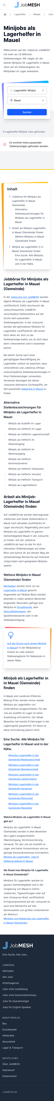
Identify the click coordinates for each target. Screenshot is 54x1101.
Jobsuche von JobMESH (25, 297)
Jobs (50, 14)
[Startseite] (5, 14)
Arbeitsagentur (10, 982)
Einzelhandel (24, 607)
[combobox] (27, 100)
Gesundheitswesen (15, 611)
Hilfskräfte (8, 1035)
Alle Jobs (7, 976)
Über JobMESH (11, 1063)
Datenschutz (9, 1076)
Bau (4, 1023)
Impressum (8, 1070)
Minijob (36, 14)
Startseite (8, 970)
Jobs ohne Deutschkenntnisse (19, 995)
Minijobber (10, 586)
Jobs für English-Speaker (16, 1007)
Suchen (27, 112)
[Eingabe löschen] (43, 90)
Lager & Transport (12, 1047)
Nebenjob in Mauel (32, 388)
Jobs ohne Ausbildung (15, 989)
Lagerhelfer (20, 14)
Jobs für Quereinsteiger (15, 1001)
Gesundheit (8, 1041)
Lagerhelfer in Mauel (15, 590)
